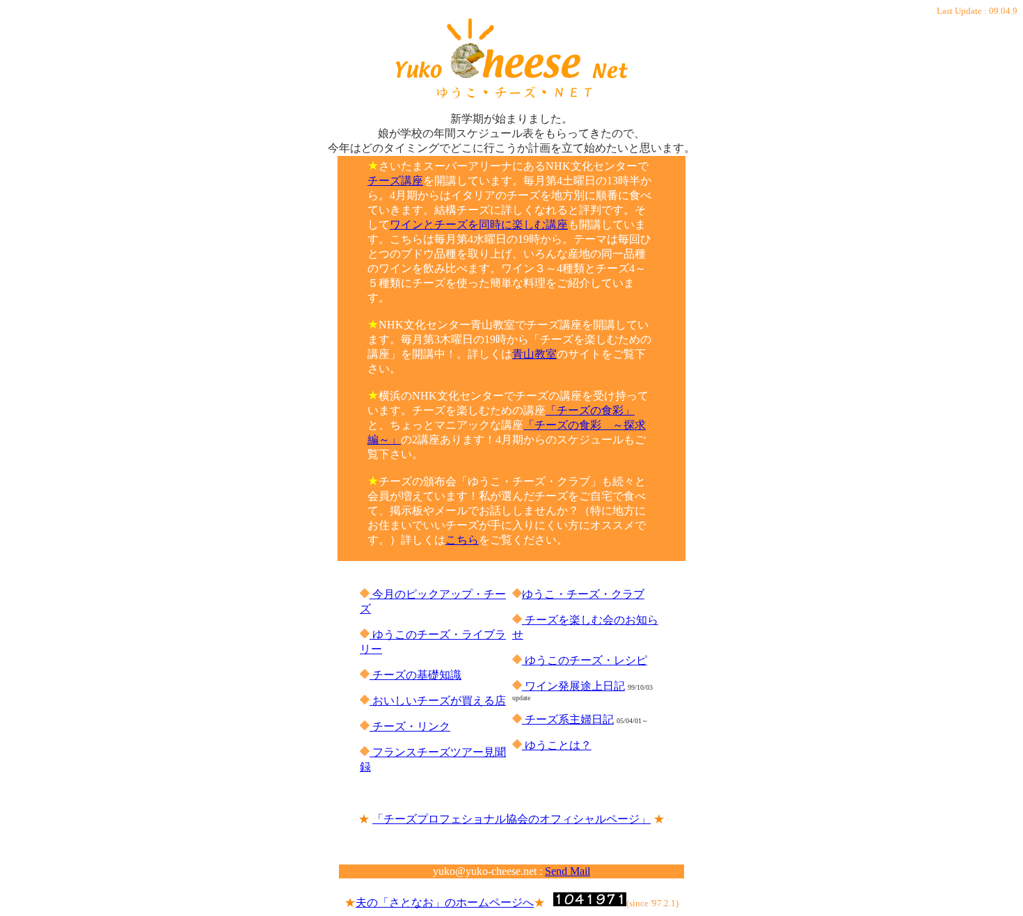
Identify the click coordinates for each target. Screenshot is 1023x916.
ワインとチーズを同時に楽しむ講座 (479, 224)
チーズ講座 (395, 181)
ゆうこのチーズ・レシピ (584, 660)
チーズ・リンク (410, 726)
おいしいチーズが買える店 (438, 700)
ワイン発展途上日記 (573, 686)
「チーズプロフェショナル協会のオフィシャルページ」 (511, 819)
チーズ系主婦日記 (568, 719)
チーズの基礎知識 (415, 675)
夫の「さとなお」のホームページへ (445, 902)
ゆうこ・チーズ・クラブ (583, 594)
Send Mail (567, 871)
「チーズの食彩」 (590, 410)
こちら (462, 540)
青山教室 (534, 354)
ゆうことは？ (557, 745)
